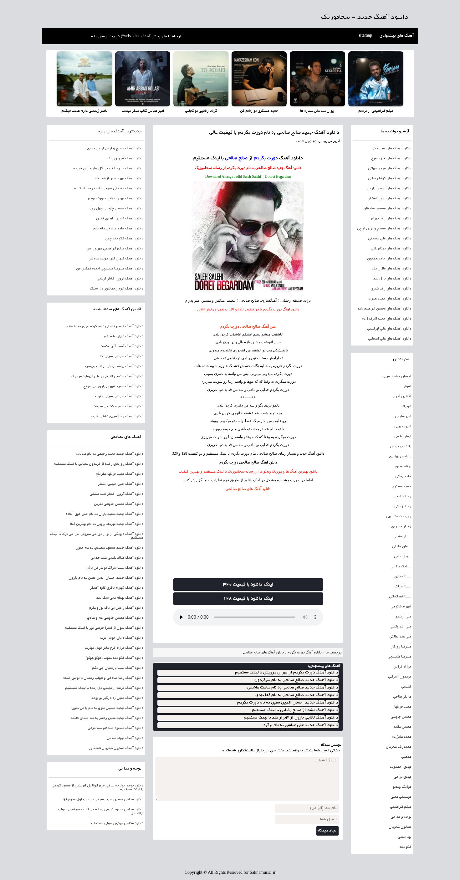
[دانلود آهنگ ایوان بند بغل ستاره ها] (317, 78)
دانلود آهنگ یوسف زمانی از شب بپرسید (113, 366)
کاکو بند (405, 847)
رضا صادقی (402, 497)
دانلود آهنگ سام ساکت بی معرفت (118, 406)
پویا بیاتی (404, 837)
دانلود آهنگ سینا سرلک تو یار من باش (114, 568)
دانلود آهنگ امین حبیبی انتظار (120, 484)
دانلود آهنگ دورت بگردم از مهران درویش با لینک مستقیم (286, 672)
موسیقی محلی (401, 797)
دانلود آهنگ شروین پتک (125, 159)
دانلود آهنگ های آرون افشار (389, 199)
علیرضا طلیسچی (399, 657)
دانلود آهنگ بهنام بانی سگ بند (119, 598)
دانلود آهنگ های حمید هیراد (390, 299)
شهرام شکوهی (401, 607)
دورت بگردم (292, 366)
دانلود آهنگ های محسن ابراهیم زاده (384, 309)
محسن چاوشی (401, 717)
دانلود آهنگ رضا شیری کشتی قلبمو (117, 416)
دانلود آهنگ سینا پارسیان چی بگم (117, 668)
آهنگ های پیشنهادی (397, 36)
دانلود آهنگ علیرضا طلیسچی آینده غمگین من (109, 269)
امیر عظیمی (403, 416)
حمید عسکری (401, 487)
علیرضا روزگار (401, 647)
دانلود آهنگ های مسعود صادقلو (387, 209)
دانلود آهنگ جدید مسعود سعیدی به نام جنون (109, 548)
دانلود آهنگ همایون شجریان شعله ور (116, 748)
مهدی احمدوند (400, 767)
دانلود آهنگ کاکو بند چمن (124, 239)
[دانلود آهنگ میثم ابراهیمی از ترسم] (375, 78)
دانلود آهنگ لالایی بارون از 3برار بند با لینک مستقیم (291, 717)
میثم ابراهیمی (400, 807)
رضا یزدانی (402, 507)
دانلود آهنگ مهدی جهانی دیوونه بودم (115, 199)
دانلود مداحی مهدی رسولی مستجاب (117, 823)
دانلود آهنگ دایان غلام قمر (123, 336)
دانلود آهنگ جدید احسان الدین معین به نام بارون (106, 578)
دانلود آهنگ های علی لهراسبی (389, 329)
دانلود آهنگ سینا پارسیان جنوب (119, 396)
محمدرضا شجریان (398, 747)
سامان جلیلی (401, 547)
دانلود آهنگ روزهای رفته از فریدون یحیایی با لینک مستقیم (98, 464)
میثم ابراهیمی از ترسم (375, 111)
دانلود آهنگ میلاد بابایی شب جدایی (116, 558)
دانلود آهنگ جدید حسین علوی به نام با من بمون (107, 708)
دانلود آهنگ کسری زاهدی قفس (119, 219)
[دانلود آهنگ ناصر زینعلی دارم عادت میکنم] (84, 78)
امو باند (406, 406)
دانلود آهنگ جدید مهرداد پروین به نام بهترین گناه (106, 524)
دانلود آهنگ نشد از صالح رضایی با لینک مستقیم (295, 710)
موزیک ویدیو (402, 787)
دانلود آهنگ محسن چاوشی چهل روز (116, 209)
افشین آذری (402, 396)
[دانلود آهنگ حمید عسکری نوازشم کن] (259, 78)
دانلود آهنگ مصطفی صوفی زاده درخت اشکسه (108, 189)
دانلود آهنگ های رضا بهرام (391, 219)
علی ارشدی (403, 617)
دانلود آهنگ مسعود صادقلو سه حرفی (115, 728)
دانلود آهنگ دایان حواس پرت (121, 638)
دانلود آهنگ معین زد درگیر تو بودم (117, 698)
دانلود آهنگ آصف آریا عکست (121, 346)
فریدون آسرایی (399, 677)
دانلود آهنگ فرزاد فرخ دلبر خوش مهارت (114, 648)
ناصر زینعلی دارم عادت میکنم (84, 111)
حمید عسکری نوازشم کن (259, 111)
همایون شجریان (400, 827)
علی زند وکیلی (400, 627)
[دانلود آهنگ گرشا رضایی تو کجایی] (200, 78)
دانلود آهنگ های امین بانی (391, 149)
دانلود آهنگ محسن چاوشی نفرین (118, 504)
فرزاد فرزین (402, 667)
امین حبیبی (402, 426)
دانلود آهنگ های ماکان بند (391, 269)
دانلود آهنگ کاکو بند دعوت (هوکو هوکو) (114, 658)
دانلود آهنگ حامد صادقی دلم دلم (118, 229)
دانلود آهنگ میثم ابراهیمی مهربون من (114, 249)
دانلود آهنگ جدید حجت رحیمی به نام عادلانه (109, 454)
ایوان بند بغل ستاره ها (317, 111)
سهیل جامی (402, 557)
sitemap (365, 36)
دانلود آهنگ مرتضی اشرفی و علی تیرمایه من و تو (107, 376)
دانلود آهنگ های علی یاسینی (389, 239)
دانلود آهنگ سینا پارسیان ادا (121, 356)
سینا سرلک (403, 587)
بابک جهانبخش (400, 446)
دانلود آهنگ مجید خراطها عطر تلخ (119, 474)
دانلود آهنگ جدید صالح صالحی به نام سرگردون (296, 680)
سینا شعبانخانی (400, 597)
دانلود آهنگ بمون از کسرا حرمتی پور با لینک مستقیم (103, 628)
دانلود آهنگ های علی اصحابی (389, 339)
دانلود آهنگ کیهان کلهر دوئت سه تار (116, 259)
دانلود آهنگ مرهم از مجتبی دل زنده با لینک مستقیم (104, 688)
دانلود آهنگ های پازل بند (392, 279)
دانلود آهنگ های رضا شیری (391, 289)
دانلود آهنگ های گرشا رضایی (389, 179)
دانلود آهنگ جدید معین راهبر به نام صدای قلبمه (106, 718)
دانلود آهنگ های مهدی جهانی (389, 169)
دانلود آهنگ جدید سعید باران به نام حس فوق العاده (104, 514)
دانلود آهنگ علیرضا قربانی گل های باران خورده (108, 169)
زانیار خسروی (401, 527)
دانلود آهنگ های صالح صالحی (248, 489)
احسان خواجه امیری (396, 376)
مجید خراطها (402, 707)
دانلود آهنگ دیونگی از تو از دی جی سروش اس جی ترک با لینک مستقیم (96, 536)
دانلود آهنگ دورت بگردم (305, 652)
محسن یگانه (402, 727)
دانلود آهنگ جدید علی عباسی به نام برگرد (300, 725)
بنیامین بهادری (400, 456)
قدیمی (406, 687)
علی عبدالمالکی (400, 637)
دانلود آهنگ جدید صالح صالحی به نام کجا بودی (296, 695)
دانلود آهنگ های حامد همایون (389, 259)
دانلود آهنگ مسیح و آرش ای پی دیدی (115, 149)
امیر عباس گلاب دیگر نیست (142, 111)
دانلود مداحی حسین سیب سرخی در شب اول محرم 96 (103, 799)
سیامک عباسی (401, 567)
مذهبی (406, 757)
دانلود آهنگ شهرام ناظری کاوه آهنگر (116, 588)
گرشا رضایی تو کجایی (201, 111)
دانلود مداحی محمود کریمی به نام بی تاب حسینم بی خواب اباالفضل (100, 811)
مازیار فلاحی (402, 697)
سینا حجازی (402, 577)
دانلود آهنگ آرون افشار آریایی (120, 279)
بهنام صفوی (402, 466)
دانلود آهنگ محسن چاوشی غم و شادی (115, 618)
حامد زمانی (403, 476)
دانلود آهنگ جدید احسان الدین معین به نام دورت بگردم (287, 702)
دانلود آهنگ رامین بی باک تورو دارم (116, 608)
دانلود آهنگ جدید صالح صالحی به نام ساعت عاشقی (292, 687)
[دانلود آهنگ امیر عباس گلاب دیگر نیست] (142, 78)
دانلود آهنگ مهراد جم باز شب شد (118, 179)
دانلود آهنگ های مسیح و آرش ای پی (384, 229)
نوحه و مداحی (401, 817)
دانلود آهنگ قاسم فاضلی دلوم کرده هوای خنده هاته (104, 326)
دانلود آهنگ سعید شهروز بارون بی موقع (113, 386)
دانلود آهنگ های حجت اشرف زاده (386, 319)
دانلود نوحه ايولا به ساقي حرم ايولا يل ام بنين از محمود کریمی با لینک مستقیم (97, 787)
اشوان (406, 386)
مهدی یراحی (402, 777)
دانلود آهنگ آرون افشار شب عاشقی (116, 494)
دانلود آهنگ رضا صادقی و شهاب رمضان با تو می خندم (103, 678)
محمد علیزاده (401, 737)
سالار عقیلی (402, 537)
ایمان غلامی (402, 436)
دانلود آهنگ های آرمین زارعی (389, 189)
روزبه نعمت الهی (398, 517)
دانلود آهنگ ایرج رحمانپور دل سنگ (116, 289)
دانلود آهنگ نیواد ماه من (125, 738)
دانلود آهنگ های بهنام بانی (391, 249)
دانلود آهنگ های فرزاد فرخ (391, 159)
